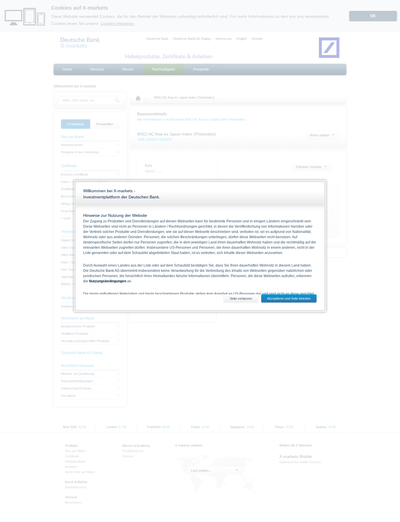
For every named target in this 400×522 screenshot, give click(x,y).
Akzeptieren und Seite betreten (289, 298)
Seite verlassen (241, 298)
